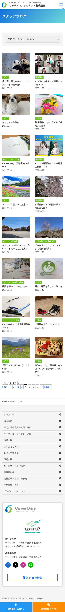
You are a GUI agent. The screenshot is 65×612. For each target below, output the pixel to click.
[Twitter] (15, 565)
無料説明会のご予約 (49, 609)
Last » (47, 386)
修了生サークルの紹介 (14, 465)
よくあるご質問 (11, 446)
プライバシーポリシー (14, 491)
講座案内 (8, 421)
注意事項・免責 (11, 484)
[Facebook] (8, 565)
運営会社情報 (34, 577)
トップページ (10, 414)
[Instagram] (23, 565)
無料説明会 (9, 472)
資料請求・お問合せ (16, 609)
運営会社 (8, 459)
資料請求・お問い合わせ (15, 478)
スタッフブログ (11, 452)
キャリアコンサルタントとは (17, 433)
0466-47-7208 (33, 546)
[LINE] (30, 565)
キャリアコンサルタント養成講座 (27, 5)
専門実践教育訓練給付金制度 (17, 427)
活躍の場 (8, 440)
